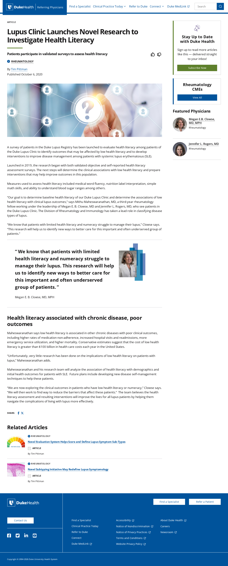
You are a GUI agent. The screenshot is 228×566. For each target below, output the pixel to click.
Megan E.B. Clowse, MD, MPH (202, 121)
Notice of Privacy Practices (131, 532)
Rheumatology (22, 61)
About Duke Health (171, 520)
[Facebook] (18, 413)
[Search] (220, 6)
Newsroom (166, 532)
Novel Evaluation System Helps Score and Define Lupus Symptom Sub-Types (76, 441)
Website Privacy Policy (129, 544)
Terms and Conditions (129, 538)
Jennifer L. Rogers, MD (204, 144)
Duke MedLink (176, 6)
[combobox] (206, 6)
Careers (165, 526)
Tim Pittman (19, 69)
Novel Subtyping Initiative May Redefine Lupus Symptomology (68, 469)
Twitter (17, 534)
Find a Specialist (80, 6)
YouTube (34, 534)
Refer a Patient (205, 501)
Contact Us (20, 520)
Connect (155, 6)
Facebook (9, 534)
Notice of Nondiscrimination (133, 526)
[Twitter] (22, 413)
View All (197, 97)
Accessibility (123, 520)
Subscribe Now (197, 68)
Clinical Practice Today (108, 6)
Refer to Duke (138, 6)
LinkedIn (26, 534)
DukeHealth (23, 503)
